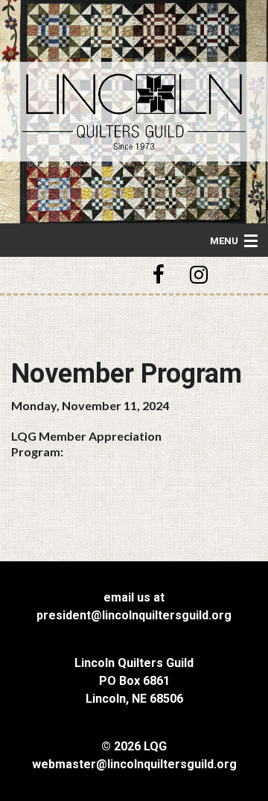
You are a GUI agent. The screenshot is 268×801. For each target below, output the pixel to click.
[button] (161, 275)
